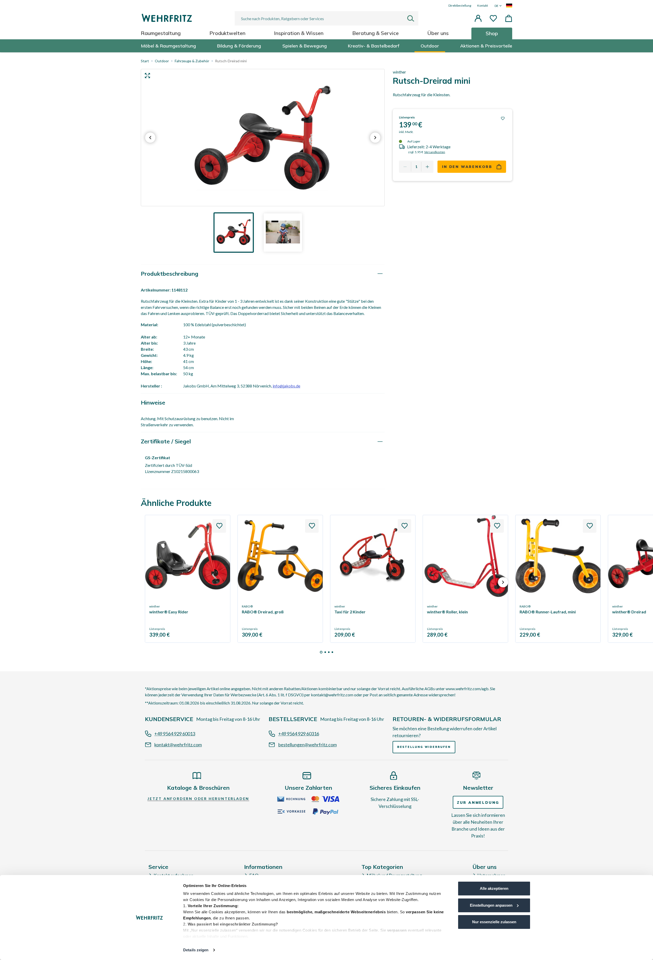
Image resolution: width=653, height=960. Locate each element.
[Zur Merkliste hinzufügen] (502, 118)
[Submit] (412, 18)
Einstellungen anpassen (491, 905)
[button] (478, 18)
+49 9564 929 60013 (174, 733)
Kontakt (482, 5)
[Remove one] (405, 167)
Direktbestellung (459, 5)
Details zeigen (195, 950)
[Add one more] (427, 167)
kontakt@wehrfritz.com (178, 744)
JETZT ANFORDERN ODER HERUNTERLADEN (198, 798)
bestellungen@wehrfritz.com (307, 744)
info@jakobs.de (286, 385)
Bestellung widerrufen (424, 747)
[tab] (263, 274)
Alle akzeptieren (494, 888)
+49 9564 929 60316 (298, 733)
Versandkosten (434, 152)
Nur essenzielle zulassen (494, 922)
